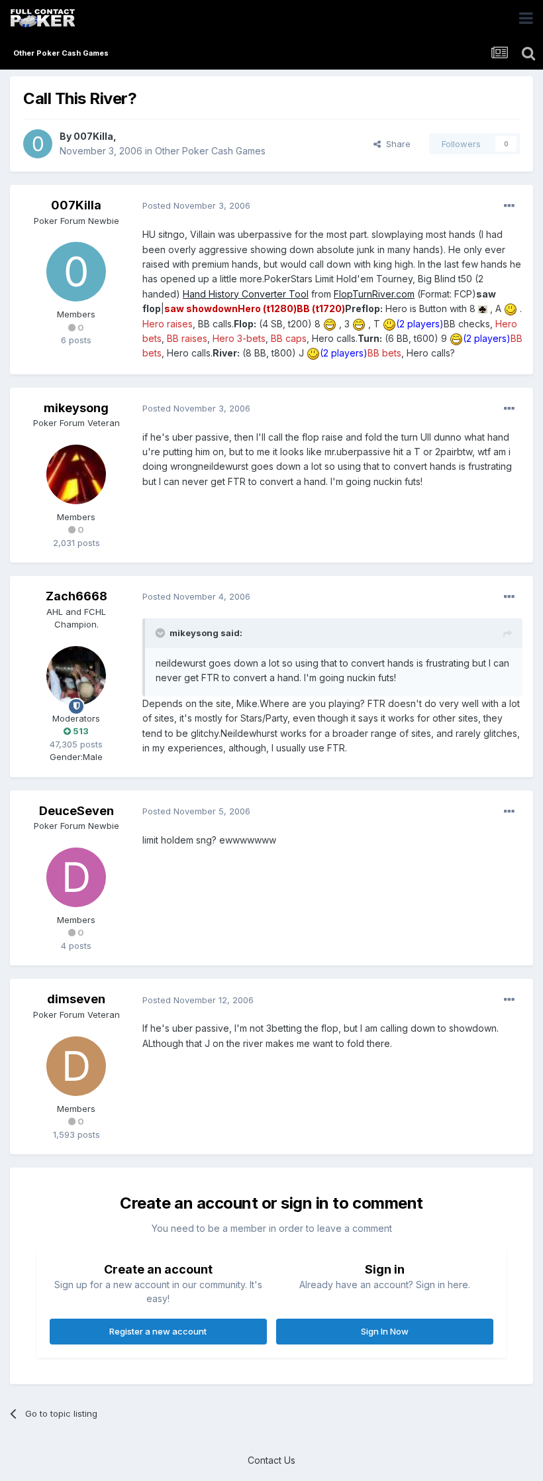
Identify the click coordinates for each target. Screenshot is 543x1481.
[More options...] (509, 206)
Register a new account (158, 1331)
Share (396, 143)
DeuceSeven (76, 811)
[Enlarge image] (482, 308)
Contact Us (271, 1460)
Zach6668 (76, 596)
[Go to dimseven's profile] (76, 1066)
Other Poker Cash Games (210, 150)
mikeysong (76, 408)
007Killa (93, 136)
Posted (196, 205)
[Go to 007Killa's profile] (37, 143)
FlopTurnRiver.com (374, 294)
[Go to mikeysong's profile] (76, 474)
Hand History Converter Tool (246, 294)
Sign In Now (385, 1331)
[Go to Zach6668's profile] (76, 676)
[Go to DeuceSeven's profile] (76, 877)
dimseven (76, 999)
